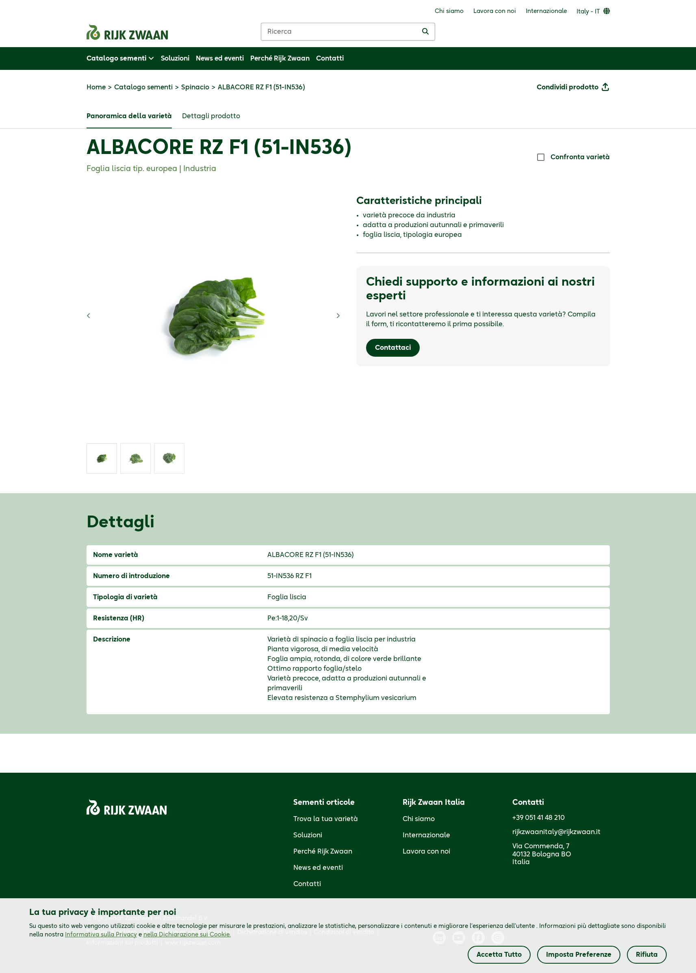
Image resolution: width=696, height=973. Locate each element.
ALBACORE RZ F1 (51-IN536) (219, 148)
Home (96, 87)
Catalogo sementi (143, 87)
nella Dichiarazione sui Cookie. (187, 935)
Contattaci (393, 348)
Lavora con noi (426, 851)
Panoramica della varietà (129, 116)
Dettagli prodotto (211, 116)
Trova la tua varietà (325, 819)
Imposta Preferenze (578, 954)
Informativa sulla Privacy (101, 935)
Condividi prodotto (567, 87)
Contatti (307, 884)
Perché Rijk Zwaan (322, 851)
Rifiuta (647, 954)
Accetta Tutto (499, 954)
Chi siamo (419, 819)
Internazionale (426, 835)
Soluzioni (307, 835)
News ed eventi (318, 868)
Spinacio (195, 87)
